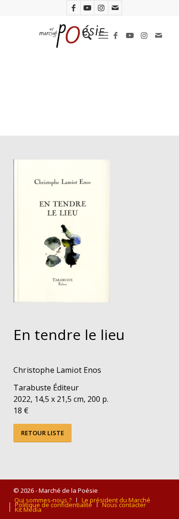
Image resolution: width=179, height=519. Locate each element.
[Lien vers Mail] (115, 7)
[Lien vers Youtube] (87, 7)
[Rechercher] (82, 35)
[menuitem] (82, 35)
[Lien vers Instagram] (101, 7)
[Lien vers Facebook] (73, 7)
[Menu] (103, 35)
